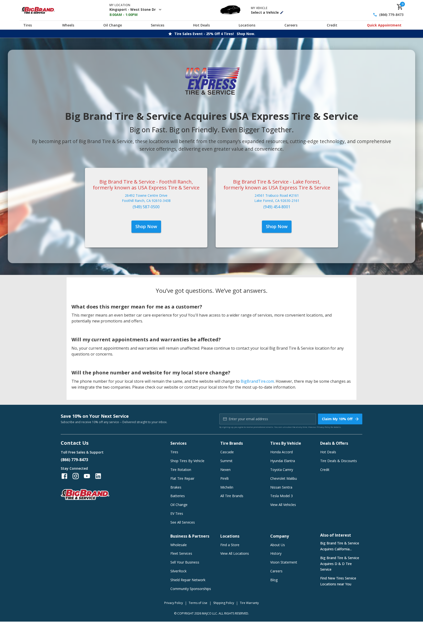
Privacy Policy (323, 427)
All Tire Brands (231, 495)
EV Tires (176, 513)
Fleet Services (181, 553)
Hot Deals (201, 25)
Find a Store (229, 544)
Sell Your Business (184, 562)
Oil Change (112, 25)
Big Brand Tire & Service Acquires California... (339, 546)
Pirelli (224, 478)
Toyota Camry (281, 469)
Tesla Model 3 (281, 495)
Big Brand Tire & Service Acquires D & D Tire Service (339, 563)
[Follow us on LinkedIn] (98, 476)
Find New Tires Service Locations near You (338, 581)
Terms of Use (198, 603)
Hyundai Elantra (282, 460)
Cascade (227, 452)
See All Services (182, 522)
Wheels (68, 25)
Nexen (225, 469)
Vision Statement (283, 562)
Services (157, 25)
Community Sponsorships (190, 588)
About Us (277, 544)
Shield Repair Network (187, 580)
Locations (247, 25)
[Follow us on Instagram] (75, 476)
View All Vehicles (283, 504)
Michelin (226, 487)
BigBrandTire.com (257, 381)
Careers (290, 25)
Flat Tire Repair (182, 478)
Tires (27, 25)
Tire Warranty (249, 603)
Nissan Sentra (281, 487)
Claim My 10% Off (337, 419)
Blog (274, 580)
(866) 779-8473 (391, 14)
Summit (226, 460)
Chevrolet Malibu (283, 478)
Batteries (177, 495)
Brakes (175, 487)
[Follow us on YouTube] (87, 476)
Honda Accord (281, 452)
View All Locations (234, 553)
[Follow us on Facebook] (64, 476)
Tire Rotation (180, 469)
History (276, 553)
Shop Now (146, 226)
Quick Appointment (384, 25)
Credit (332, 25)
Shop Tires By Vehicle (187, 460)
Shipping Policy (223, 603)
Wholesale (178, 544)
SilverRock (178, 571)
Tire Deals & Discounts (338, 460)
